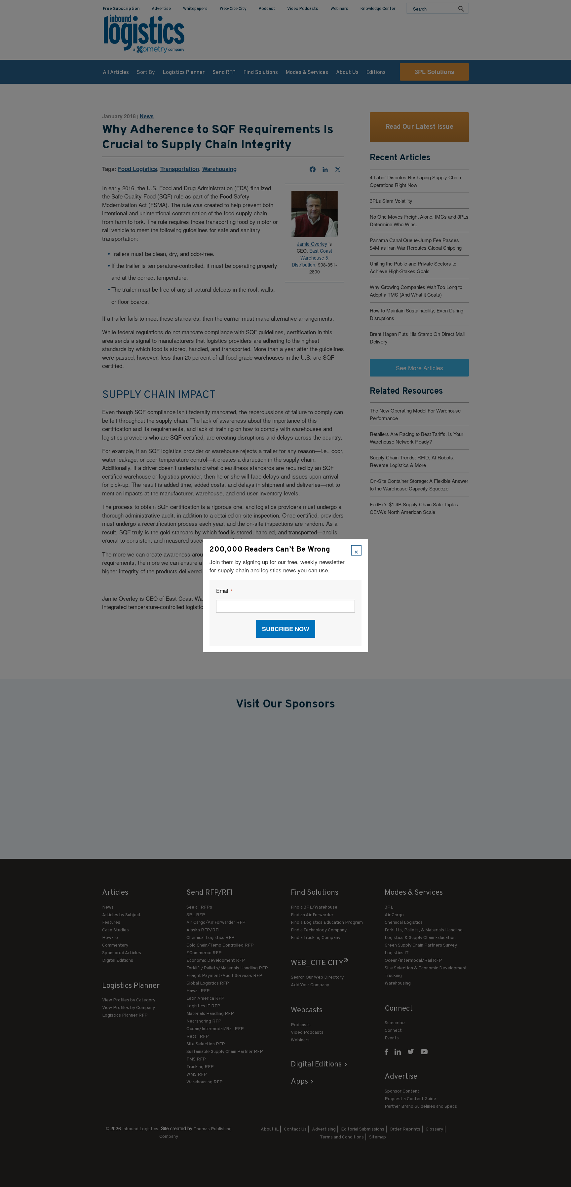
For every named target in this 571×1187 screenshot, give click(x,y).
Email (224, 591)
